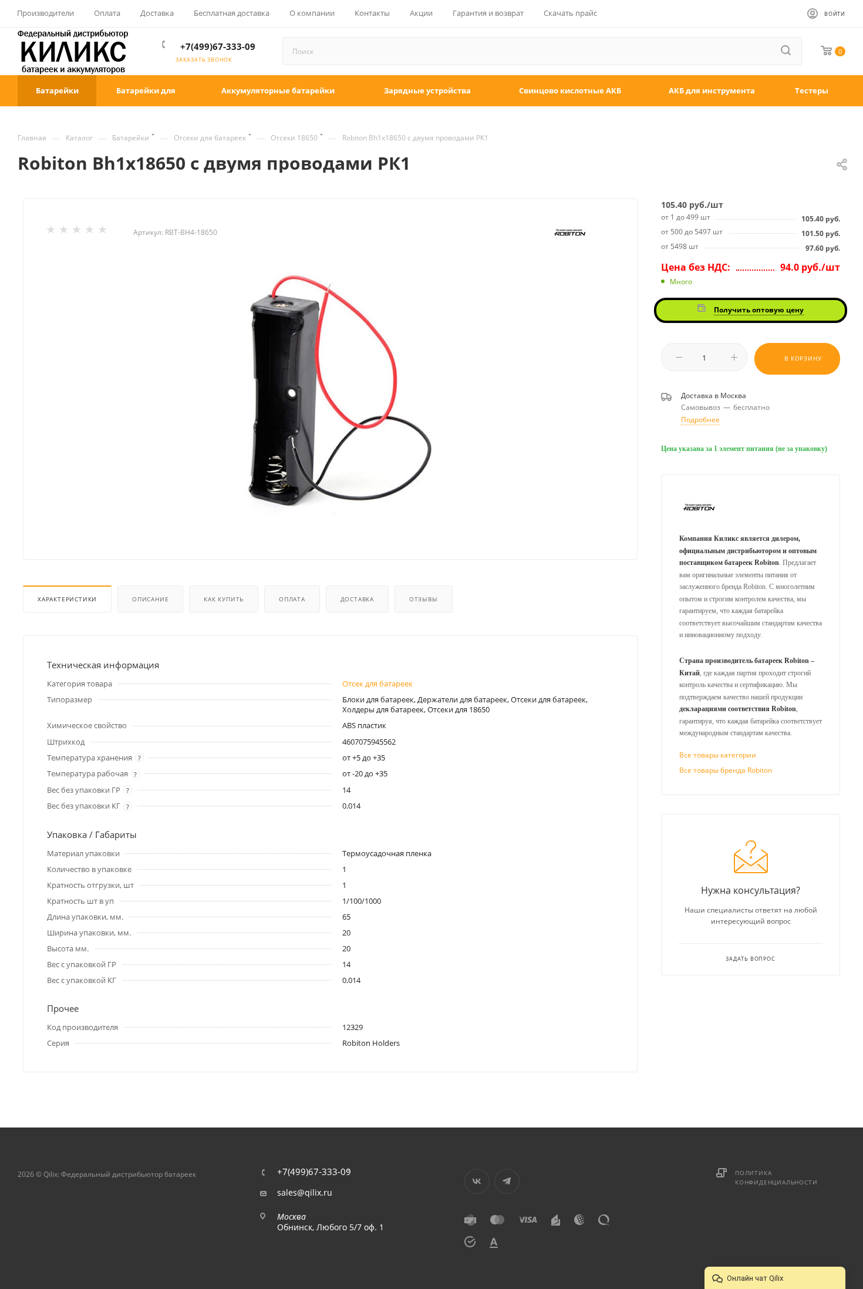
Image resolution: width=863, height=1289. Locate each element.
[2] (64, 232)
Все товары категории (717, 755)
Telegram (507, 1181)
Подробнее (700, 420)
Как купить (224, 599)
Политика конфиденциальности (776, 1177)
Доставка (357, 599)
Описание (150, 599)
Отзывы (423, 599)
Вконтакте (477, 1181)
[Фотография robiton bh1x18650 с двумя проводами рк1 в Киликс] (330, 394)
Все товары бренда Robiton (725, 770)
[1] (51, 232)
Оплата (292, 599)
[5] (103, 232)
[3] (77, 232)
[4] (90, 232)
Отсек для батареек (377, 683)
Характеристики (67, 599)
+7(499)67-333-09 (217, 46)
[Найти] (786, 51)
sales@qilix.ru (304, 1192)
